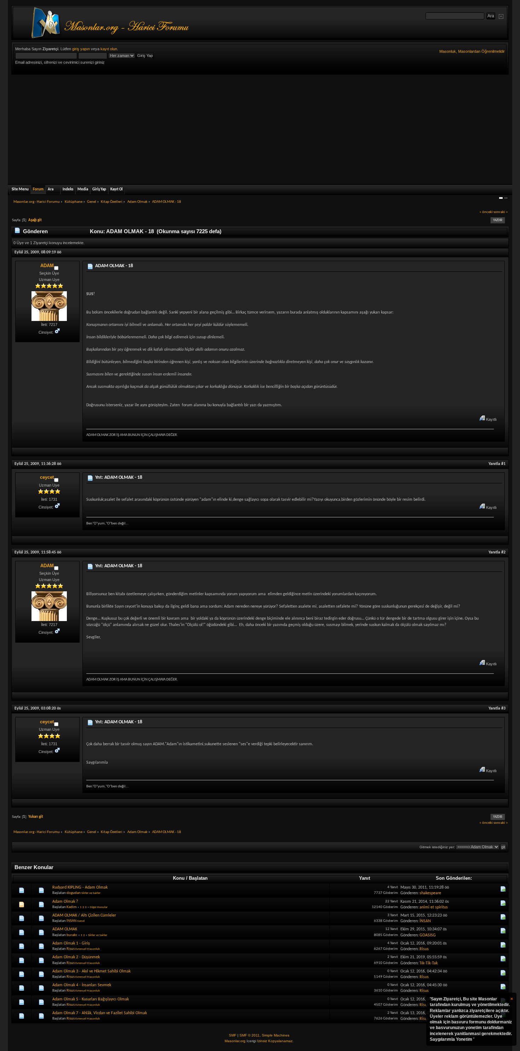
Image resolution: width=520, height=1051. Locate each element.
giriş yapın (81, 49)
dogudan (74, 893)
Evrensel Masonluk (87, 949)
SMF (232, 1035)
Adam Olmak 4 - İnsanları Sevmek (81, 985)
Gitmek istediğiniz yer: (437, 847)
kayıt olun (108, 49)
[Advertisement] (260, 127)
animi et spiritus (434, 907)
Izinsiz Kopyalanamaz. (275, 1041)
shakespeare (430, 893)
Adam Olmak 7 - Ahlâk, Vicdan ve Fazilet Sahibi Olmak (99, 1013)
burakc (72, 935)
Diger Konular (99, 907)
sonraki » (500, 212)
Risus (71, 949)
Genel (81, 921)
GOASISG (428, 935)
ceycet (47, 477)
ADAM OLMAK (64, 929)
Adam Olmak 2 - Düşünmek (76, 957)
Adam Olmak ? (65, 902)
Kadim (72, 907)
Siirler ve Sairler (90, 893)
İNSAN (71, 921)
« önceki (486, 212)
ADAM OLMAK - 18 (114, 266)
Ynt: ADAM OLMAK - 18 (118, 477)
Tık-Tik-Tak (429, 963)
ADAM (47, 265)
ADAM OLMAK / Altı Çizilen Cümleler (84, 915)
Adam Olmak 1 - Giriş (71, 943)
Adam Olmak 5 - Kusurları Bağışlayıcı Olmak (90, 999)
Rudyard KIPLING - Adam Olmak (80, 887)
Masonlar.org (235, 1041)
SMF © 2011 (249, 1035)
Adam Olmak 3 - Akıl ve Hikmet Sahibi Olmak (91, 971)
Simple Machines (275, 1035)
